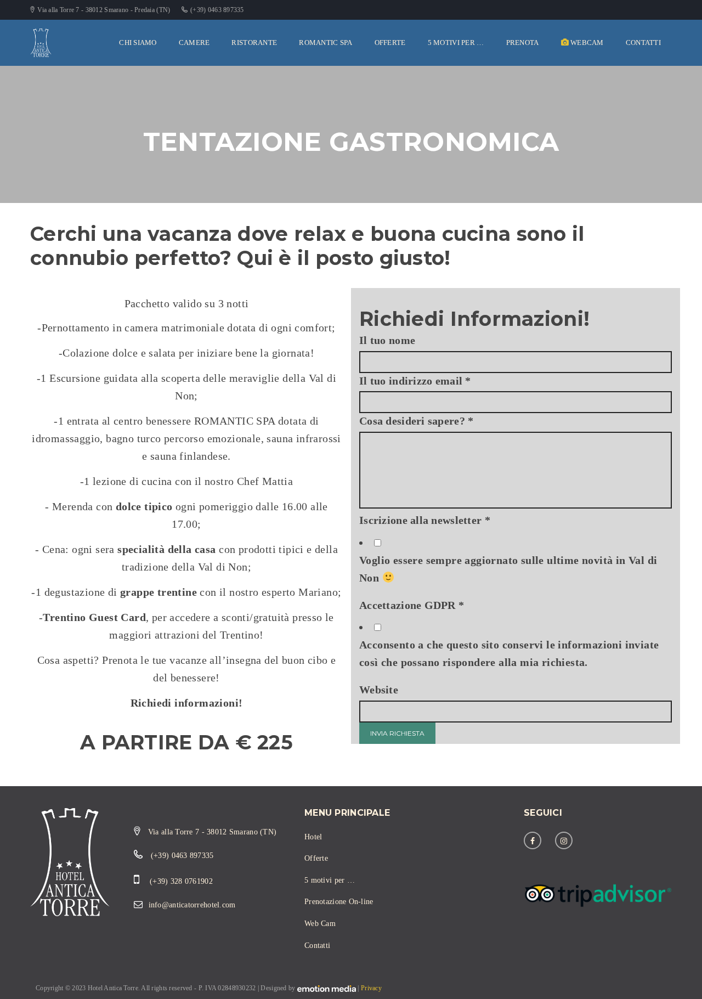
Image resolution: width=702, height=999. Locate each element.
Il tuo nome (387, 340)
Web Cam (320, 923)
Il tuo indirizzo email (415, 381)
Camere (194, 42)
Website (378, 690)
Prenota (522, 42)
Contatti (643, 42)
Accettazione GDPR (411, 605)
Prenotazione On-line (338, 902)
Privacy (371, 988)
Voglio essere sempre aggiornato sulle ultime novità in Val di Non (508, 569)
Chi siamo (138, 42)
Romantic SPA (325, 42)
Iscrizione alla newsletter (424, 520)
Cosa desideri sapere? (416, 421)
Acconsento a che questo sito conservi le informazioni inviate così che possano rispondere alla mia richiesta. (509, 653)
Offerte (390, 42)
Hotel (313, 837)
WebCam (586, 42)
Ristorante (254, 42)
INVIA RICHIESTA (397, 733)
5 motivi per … (456, 42)
